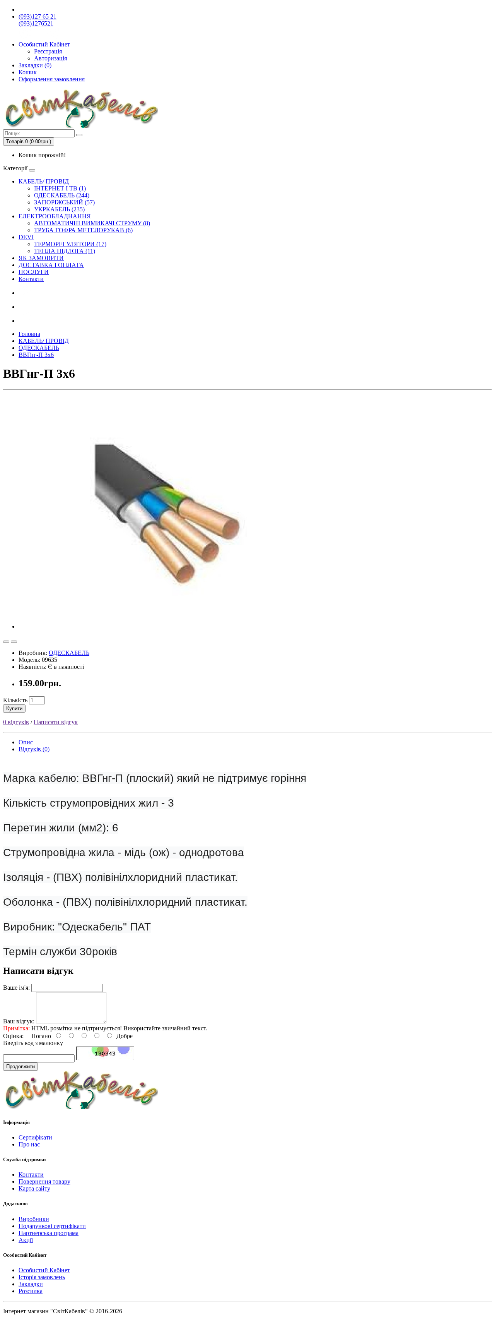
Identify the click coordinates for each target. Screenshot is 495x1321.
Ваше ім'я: (16, 987)
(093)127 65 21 (37, 16)
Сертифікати (35, 1137)
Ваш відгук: (18, 1021)
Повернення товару (44, 1181)
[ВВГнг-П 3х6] (173, 626)
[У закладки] (6, 642)
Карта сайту (34, 1188)
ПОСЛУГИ (34, 272)
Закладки (31, 1284)
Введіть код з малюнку (33, 1043)
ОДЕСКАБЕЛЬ (39, 347)
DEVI (26, 237)
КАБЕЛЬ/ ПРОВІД (44, 181)
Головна (29, 334)
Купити (14, 708)
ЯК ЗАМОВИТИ (41, 258)
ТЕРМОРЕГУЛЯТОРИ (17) (70, 244)
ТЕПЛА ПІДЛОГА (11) (64, 251)
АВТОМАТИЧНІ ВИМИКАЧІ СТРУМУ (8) (92, 223)
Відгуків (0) (34, 749)
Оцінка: (13, 1036)
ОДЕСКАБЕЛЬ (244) (61, 195)
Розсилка (31, 1291)
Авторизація (50, 58)
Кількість (15, 700)
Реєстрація (48, 51)
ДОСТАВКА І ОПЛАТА (51, 265)
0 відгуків (16, 722)
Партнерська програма (49, 1233)
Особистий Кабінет (44, 1270)
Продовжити (20, 1066)
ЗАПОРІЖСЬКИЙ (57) (64, 202)
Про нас (29, 1144)
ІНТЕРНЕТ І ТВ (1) (60, 188)
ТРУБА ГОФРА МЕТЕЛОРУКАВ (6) (83, 230)
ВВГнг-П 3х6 (36, 354)
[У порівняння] (14, 642)
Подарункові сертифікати (52, 1226)
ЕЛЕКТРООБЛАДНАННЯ (55, 216)
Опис (26, 742)
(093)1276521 (36, 23)
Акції (26, 1240)
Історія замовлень (42, 1277)
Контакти (31, 279)
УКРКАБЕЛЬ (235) (59, 209)
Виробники (34, 1219)
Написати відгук (56, 722)
